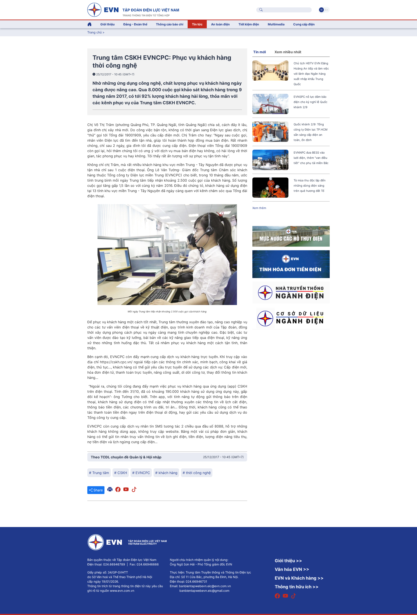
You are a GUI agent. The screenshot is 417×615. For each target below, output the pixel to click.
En (326, 9)
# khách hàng (166, 473)
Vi (321, 9)
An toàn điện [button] (220, 24)
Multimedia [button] (276, 24)
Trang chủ (94, 32)
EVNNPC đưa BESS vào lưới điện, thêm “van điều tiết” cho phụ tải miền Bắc (311, 158)
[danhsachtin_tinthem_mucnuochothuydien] (291, 236)
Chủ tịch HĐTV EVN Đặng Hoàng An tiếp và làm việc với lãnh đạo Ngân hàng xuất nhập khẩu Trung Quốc (311, 73)
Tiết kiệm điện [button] (248, 24)
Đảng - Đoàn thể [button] (135, 24)
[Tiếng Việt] (133, 9)
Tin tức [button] (197, 24)
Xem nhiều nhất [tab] (288, 52)
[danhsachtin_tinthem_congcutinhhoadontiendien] (291, 264)
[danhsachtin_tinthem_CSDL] (291, 318)
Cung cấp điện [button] (304, 24)
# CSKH (120, 473)
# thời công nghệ (197, 473)
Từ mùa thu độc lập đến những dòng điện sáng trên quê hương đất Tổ (310, 185)
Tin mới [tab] (259, 52)
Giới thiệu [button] (107, 24)
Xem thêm (259, 208)
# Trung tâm (99, 473)
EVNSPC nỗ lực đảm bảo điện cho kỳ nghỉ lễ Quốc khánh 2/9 (310, 102)
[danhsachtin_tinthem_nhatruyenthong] (291, 292)
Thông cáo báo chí (169, 24)
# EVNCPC (141, 473)
